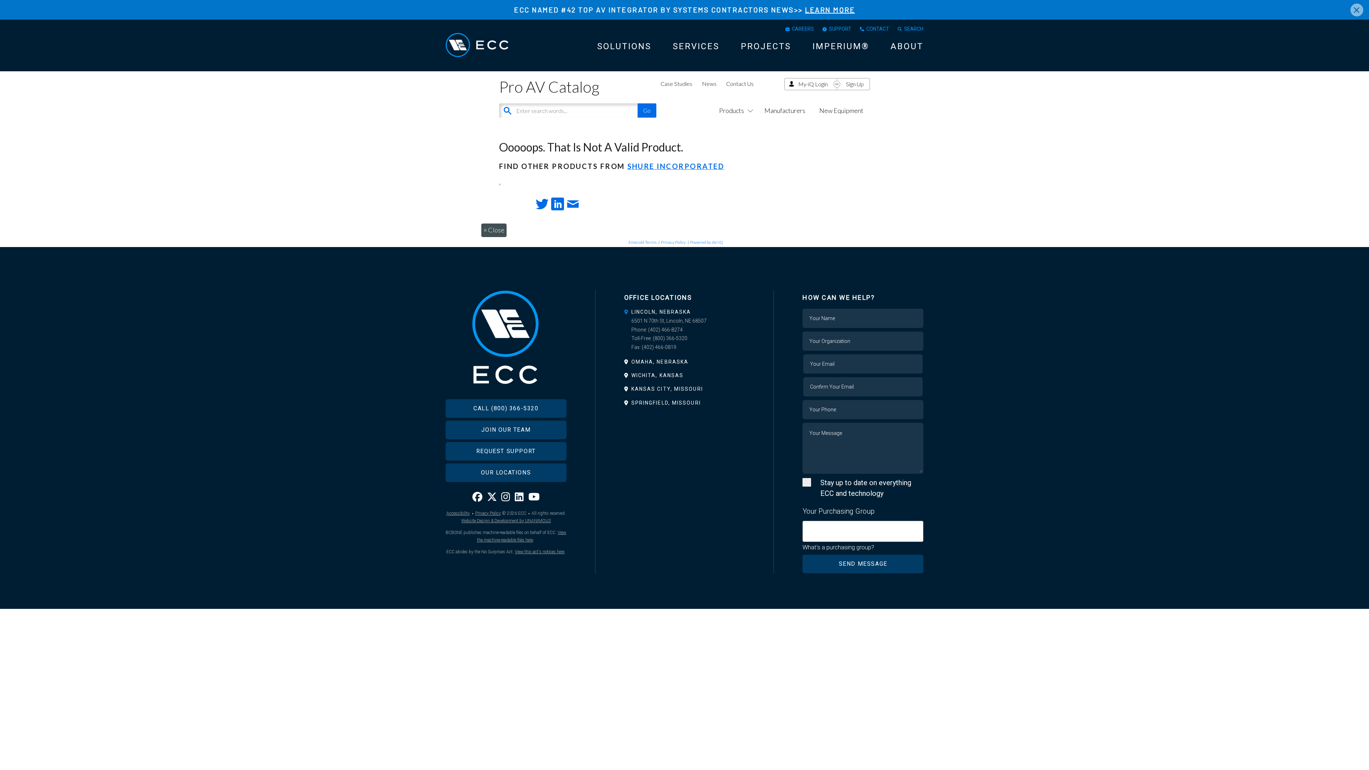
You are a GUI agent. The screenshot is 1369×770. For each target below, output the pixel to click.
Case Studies (676, 83)
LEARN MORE (830, 9)
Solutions (624, 46)
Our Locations (506, 472)
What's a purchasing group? (838, 547)
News (709, 83)
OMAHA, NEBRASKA (660, 362)
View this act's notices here (539, 551)
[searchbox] (807, 527)
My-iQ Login (813, 84)
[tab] (684, 312)
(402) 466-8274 (665, 330)
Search (913, 29)
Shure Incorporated (675, 166)
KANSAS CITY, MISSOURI (667, 389)
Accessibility (458, 513)
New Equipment (841, 110)
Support (840, 29)
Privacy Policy (673, 242)
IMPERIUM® (840, 46)
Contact (877, 29)
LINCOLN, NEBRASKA (661, 312)
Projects (766, 46)
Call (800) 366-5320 (505, 408)
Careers (803, 29)
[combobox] (863, 531)
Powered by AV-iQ (706, 242)
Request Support (506, 451)
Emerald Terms (643, 242)
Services (696, 46)
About (907, 46)
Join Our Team (505, 429)
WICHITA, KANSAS (657, 375)
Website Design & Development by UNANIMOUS (506, 520)
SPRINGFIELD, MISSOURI (666, 403)
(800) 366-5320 (670, 338)
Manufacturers (784, 110)
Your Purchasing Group (839, 511)
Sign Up (855, 84)
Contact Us (740, 83)
